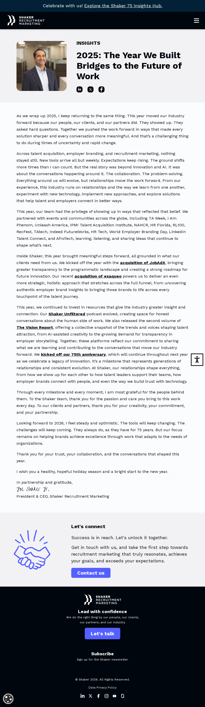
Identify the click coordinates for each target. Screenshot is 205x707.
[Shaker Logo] (22, 20)
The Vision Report (34, 327)
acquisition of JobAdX (142, 262)
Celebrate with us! (102, 5)
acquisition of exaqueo (98, 276)
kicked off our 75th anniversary (73, 354)
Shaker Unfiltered (66, 314)
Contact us (90, 573)
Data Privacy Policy (102, 687)
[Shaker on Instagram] (107, 696)
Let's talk (102, 634)
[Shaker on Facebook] (99, 696)
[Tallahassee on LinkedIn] (79, 89)
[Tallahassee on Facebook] (101, 89)
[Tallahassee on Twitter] (91, 89)
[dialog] (8, 699)
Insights (88, 43)
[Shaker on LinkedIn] (83, 696)
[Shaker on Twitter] (91, 696)
